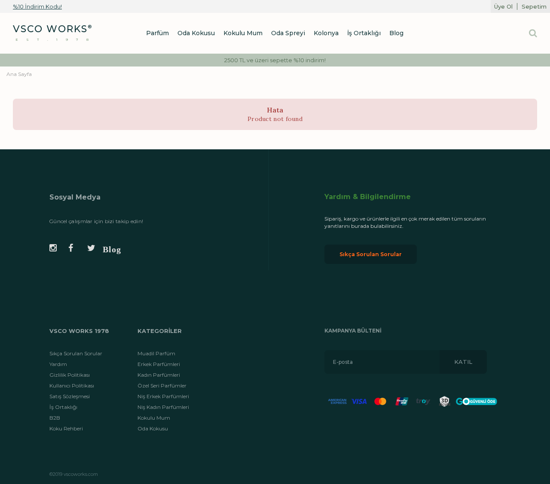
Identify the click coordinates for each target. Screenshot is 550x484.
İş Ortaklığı (63, 407)
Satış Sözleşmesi (69, 396)
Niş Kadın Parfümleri (163, 407)
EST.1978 (56, 39)
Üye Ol (503, 6)
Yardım (58, 364)
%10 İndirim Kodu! (37, 6)
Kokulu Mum (154, 417)
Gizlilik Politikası (69, 375)
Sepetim (534, 6)
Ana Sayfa (19, 74)
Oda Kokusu (153, 428)
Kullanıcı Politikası (71, 385)
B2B (54, 417)
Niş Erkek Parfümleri (163, 396)
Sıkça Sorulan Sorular (370, 254)
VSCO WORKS (50, 29)
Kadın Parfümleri (159, 375)
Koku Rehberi (66, 428)
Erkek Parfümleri (159, 364)
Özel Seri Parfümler (162, 385)
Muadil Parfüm (156, 353)
